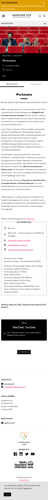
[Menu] (3, 16)
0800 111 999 (9, 423)
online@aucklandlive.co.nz (15, 387)
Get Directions (24, 352)
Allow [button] (7, 494)
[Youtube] (32, 454)
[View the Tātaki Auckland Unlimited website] (24, 464)
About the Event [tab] (12, 84)
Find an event (7, 23)
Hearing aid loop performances (20, 249)
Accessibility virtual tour (18, 245)
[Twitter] (27, 454)
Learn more (28, 488)
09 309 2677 (9, 384)
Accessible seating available (19, 240)
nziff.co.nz (30, 218)
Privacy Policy (24, 480)
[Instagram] (21, 454)
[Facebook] (15, 454)
